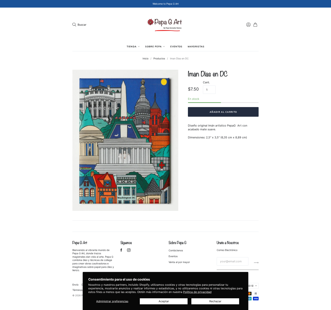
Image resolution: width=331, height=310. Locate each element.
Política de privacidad (197, 292)
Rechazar (215, 301)
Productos (159, 58)
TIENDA (132, 46)
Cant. (206, 82)
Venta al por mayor (179, 262)
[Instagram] (129, 251)
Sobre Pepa (153, 46)
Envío (75, 284)
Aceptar (164, 301)
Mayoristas (196, 46)
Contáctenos (176, 250)
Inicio (145, 58)
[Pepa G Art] (165, 25)
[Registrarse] (256, 263)
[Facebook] (121, 251)
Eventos (176, 46)
